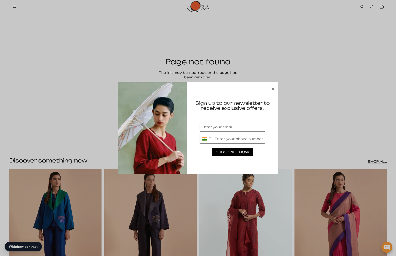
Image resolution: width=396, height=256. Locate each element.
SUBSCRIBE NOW (232, 152)
